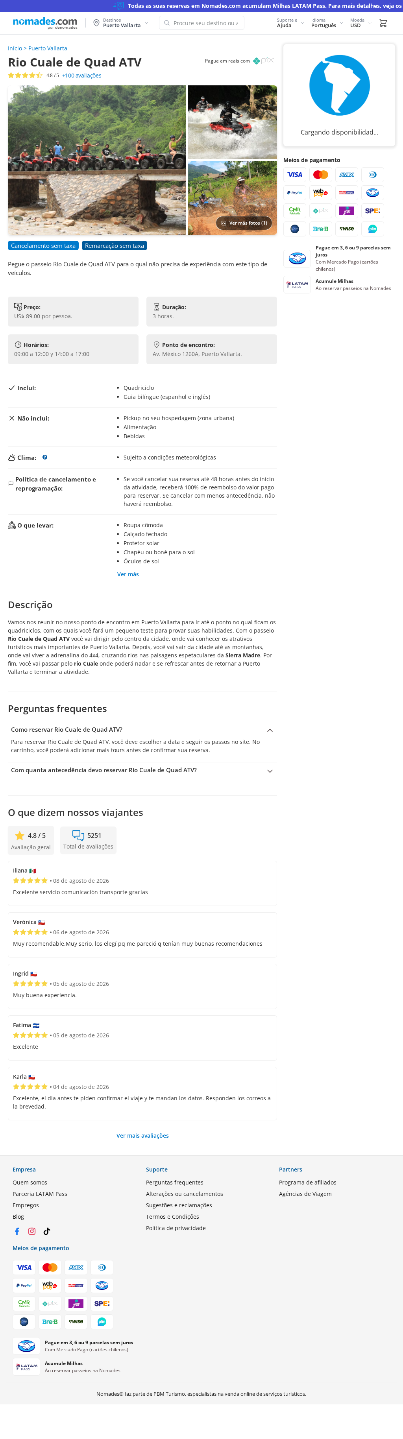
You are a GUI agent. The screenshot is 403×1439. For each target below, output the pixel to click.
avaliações (82, 75)
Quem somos (30, 1182)
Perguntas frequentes (174, 1182)
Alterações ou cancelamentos (184, 1193)
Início (15, 48)
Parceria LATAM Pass (40, 1193)
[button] (291, 23)
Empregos (26, 1205)
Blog (18, 1216)
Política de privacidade (176, 1228)
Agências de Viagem (305, 1193)
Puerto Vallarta (47, 48)
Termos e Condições (172, 1216)
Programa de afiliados (307, 1182)
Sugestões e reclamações (179, 1205)
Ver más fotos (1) (248, 223)
